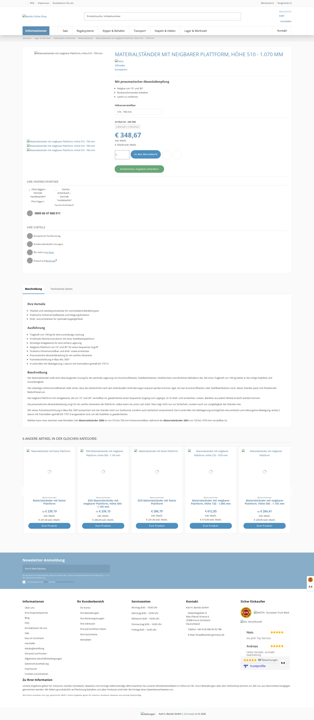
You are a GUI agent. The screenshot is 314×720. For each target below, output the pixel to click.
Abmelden (85, 639)
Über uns (30, 607)
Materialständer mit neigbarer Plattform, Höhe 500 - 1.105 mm (264, 502)
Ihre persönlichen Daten (93, 629)
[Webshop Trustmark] (247, 613)
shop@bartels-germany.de (210, 634)
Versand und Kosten (36, 653)
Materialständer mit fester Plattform (49, 502)
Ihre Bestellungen (89, 613)
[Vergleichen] (70, 456)
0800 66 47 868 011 (48, 213)
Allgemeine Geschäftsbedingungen (43, 658)
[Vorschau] (70, 460)
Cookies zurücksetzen (36, 673)
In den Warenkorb (145, 154)
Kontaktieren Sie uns (63, 3)
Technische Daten (62, 289)
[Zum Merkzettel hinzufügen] (166, 154)
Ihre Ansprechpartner (36, 612)
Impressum (44, 3)
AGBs (46, 582)
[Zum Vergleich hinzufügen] (177, 154)
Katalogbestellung (34, 648)
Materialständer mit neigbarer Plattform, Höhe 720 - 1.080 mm (211, 502)
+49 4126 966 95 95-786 (209, 629)
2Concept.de (191, 713)
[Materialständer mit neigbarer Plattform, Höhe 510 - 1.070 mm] (61, 141)
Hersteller (30, 643)
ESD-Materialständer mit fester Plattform (157, 502)
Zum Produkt (49, 525)
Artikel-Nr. (121, 121)
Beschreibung (33, 289)
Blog (27, 617)
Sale (27, 633)
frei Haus (49, 252)
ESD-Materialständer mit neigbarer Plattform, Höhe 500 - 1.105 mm (103, 503)
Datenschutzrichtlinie (65, 582)
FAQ (32, 3)
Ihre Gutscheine (88, 634)
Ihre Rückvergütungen (92, 618)
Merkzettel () (267, 3)
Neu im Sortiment (34, 638)
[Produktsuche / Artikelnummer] (238, 16)
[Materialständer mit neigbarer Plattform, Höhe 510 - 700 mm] (61, 145)
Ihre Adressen (87, 623)
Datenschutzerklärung (37, 663)
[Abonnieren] (107, 569)
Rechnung (50, 260)
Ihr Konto (85, 607)
